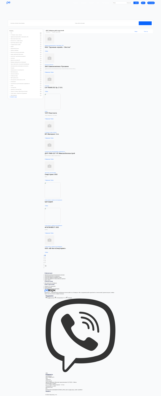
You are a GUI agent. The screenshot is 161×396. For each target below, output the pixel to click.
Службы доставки (14, 75)
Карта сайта (47, 280)
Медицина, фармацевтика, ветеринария (18, 62)
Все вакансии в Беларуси (51, 283)
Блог (98, 2)
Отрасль (11, 30)
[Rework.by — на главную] (50, 290)
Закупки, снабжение (14, 50)
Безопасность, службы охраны (17, 40)
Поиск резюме (48, 287)
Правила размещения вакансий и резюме (54, 275)
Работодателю (105, 2)
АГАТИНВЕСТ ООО (52, 227)
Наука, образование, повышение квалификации (20, 64)
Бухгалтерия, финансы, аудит (16, 42)
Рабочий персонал (14, 71)
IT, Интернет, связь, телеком (16, 34)
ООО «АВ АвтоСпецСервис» (55, 248)
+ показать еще (13, 97)
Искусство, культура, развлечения (17, 52)
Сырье (12, 85)
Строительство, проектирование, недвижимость (20, 83)
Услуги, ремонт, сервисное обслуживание (19, 93)
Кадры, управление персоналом (17, 54)
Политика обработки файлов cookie (53, 277)
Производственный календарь (52, 288)
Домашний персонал (15, 48)
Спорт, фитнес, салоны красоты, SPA (18, 79)
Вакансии (76, 2)
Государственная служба (15, 44)
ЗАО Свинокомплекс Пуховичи (57, 66)
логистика (13, 58)
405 (45, 266)
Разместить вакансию (50, 286)
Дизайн (12, 46)
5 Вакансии (47, 72)
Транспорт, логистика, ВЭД (16, 89)
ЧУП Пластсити (51, 113)
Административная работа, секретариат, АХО (19, 36)
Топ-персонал (13, 87)
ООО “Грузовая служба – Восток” (58, 47)
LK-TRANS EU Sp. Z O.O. (54, 87)
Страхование (13, 81)
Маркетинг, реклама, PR (15, 60)
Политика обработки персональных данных (55, 278)
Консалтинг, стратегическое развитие (18, 56)
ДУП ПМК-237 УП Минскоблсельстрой (60, 153)
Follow (46, 51)
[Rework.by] (12, 3)
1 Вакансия (47, 118)
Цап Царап (49, 202)
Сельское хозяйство (15, 73)
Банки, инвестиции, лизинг (16, 38)
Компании (91, 2)
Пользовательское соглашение (52, 276)
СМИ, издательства (14, 77)
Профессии (83, 2)
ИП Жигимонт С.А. (52, 134)
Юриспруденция (14, 95)
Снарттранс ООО (51, 174)
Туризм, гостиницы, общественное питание (19, 91)
